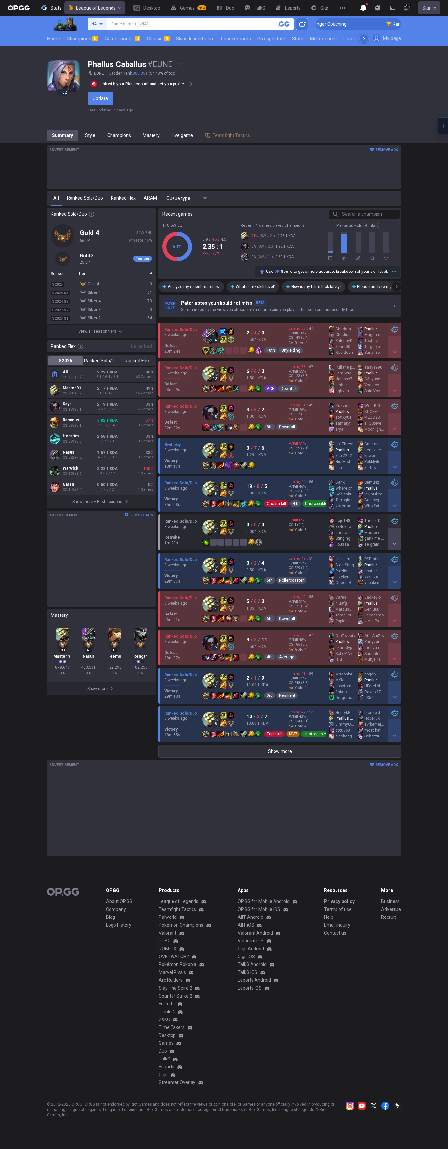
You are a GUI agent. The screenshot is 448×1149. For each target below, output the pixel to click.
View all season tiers (97, 331)
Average (286, 657)
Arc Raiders (171, 980)
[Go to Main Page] (18, 8)
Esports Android (254, 980)
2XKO (164, 1019)
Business (390, 901)
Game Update (358, 39)
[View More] (342, 7)
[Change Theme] (392, 7)
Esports (166, 1066)
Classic (157, 39)
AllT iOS (246, 925)
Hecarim (71, 436)
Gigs (163, 1074)
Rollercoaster (291, 580)
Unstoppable (316, 503)
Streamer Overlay (177, 1082)
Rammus (71, 420)
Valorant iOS (251, 940)
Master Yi (72, 388)
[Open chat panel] (443, 125)
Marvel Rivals (172, 972)
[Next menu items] (364, 38)
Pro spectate (271, 39)
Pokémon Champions (181, 925)
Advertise (391, 909)
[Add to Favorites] (179, 64)
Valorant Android (255, 933)
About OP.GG (119, 901)
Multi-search (323, 39)
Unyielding (290, 350)
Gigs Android (251, 948)
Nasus (68, 452)
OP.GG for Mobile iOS (259, 909)
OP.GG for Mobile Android (264, 901)
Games (166, 1043)
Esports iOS (250, 988)
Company (116, 909)
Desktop (167, 1035)
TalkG (164, 1058)
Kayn (67, 404)
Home (53, 39)
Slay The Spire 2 (175, 988)
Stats (297, 39)
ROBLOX (167, 948)
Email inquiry (337, 925)
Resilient (287, 695)
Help (328, 917)
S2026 (65, 360)
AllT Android (250, 917)
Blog (110, 917)
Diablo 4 (167, 1011)
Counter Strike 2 (175, 995)
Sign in (429, 7)
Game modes (122, 39)
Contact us (335, 933)
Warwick (70, 468)
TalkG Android (252, 964)
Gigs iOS (246, 956)
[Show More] (363, 7)
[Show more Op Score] (393, 271)
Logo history (118, 925)
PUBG (165, 940)
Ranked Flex (137, 360)
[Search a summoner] (284, 24)
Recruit (388, 917)
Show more (280, 751)
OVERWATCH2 (174, 956)
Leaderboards (236, 39)
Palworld (168, 917)
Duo (163, 1051)
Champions (82, 39)
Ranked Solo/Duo (101, 360)
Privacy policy (339, 901)
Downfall (288, 388)
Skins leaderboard (195, 39)
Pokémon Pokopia (177, 964)
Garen (68, 484)
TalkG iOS (247, 972)
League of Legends (96, 7)
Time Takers (172, 1027)
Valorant (167, 933)
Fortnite (167, 1003)
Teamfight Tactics (177, 909)
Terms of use (338, 909)
